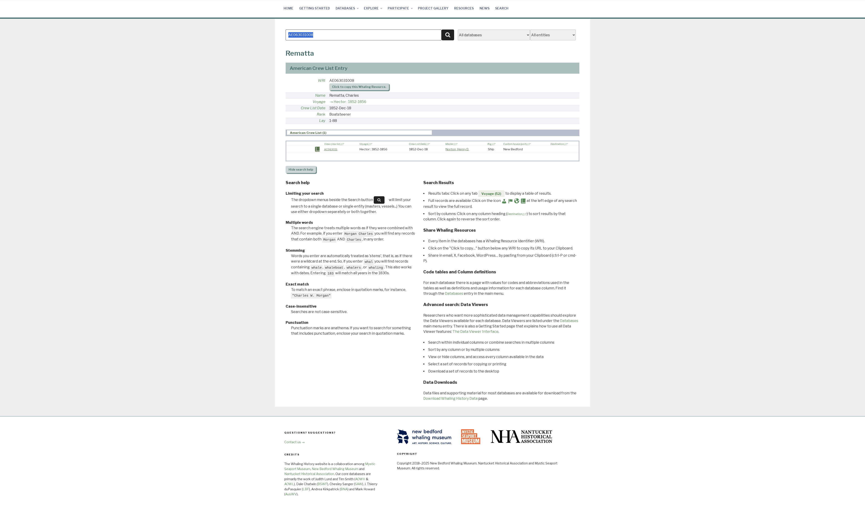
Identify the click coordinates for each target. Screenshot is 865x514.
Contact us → (294, 442)
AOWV (360, 479)
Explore (371, 8)
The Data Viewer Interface (476, 331)
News (484, 8)
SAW (358, 484)
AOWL (289, 484)
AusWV (291, 494)
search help (301, 169)
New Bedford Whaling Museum (335, 469)
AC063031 (330, 149)
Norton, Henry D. (457, 149)
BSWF (322, 484)
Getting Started (314, 8)
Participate (398, 8)
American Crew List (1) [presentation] (308, 133)
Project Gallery (433, 8)
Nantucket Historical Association (309, 474)
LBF (306, 489)
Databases (345, 8)
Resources (464, 8)
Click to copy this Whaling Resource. (359, 87)
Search (501, 8)
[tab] (359, 132)
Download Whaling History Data (450, 398)
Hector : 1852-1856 (350, 102)
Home (288, 8)
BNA (344, 489)
